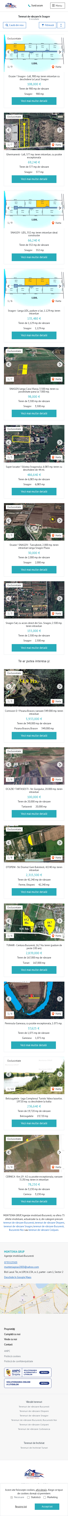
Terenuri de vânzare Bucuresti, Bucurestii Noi (34, 1420)
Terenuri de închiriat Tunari (34, 1447)
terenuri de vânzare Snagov (18, 1226)
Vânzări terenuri (34, 1401)
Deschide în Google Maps (17, 1277)
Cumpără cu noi (12, 1334)
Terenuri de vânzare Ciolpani (34, 1424)
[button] (61, 25)
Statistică (35, 1497)
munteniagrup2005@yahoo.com (21, 1267)
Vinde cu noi (10, 1339)
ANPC (7, 1351)
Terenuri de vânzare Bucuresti (34, 1406)
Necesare (19, 1497)
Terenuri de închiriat (34, 1443)
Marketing (52, 1497)
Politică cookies (12, 1356)
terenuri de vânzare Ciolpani (43, 1230)
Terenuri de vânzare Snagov (34, 1415)
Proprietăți (9, 1329)
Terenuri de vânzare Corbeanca (34, 1429)
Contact (8, 1344)
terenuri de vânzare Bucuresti (18, 1222)
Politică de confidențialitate (18, 1361)
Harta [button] (58, 66)
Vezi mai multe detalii (34, 101)
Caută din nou (16, 25)
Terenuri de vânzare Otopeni (34, 1411)
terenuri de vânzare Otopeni (49, 1222)
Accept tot (47, 1506)
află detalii (41, 1490)
